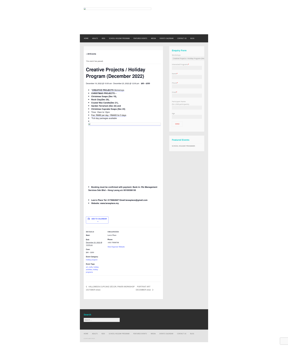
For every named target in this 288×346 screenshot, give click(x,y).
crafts (91, 267)
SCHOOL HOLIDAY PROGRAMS (183, 146)
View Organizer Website (116, 247)
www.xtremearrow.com (152, 317)
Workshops (108, 90)
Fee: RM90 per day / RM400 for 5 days (108, 115)
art (87, 267)
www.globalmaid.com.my (136, 314)
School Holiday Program (119, 38)
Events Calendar (166, 38)
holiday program (92, 260)
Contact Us (182, 38)
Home (86, 38)
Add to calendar (99, 219)
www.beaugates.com (134, 317)
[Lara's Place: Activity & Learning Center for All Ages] (117, 9)
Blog (192, 38)
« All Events (91, 54)
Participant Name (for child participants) (180, 103)
